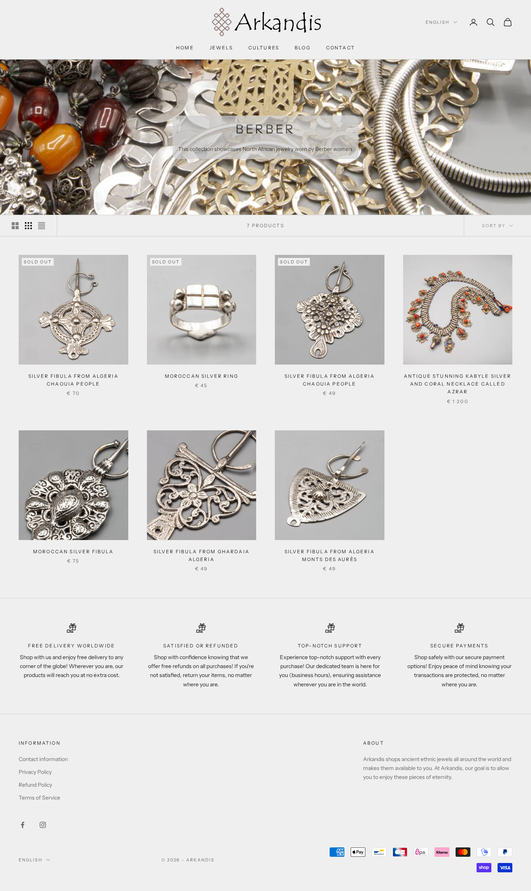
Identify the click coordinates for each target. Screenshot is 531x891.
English (437, 22)
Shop (48, 70)
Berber (72, 70)
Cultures (263, 48)
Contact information (43, 759)
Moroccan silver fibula (73, 551)
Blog (303, 48)
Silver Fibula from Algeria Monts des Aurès (330, 555)
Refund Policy (35, 784)
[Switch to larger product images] (15, 225)
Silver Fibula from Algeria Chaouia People (73, 380)
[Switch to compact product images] (41, 225)
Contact (340, 48)
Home (185, 48)
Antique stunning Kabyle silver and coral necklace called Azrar (458, 384)
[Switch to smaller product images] (28, 225)
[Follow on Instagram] (43, 825)
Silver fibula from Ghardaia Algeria (202, 555)
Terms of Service (39, 797)
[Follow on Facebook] (22, 825)
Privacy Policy (35, 771)
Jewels (221, 48)
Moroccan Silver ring (201, 376)
